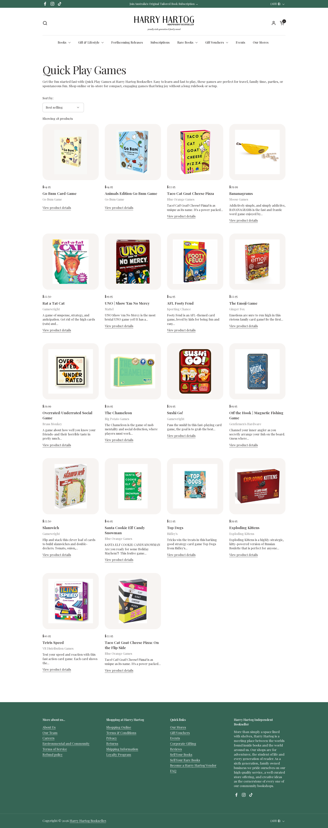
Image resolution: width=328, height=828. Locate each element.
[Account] (273, 23)
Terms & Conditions (121, 733)
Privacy (111, 738)
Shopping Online (118, 727)
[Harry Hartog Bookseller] (164, 22)
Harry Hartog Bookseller (88, 821)
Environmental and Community (66, 743)
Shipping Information (122, 749)
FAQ (173, 771)
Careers (48, 738)
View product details (57, 208)
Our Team (50, 733)
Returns (112, 743)
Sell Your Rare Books (185, 760)
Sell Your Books (181, 754)
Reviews (176, 749)
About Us (49, 727)
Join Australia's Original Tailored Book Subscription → (164, 3)
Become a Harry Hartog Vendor (193, 765)
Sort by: (48, 98)
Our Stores (178, 727)
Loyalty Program (118, 754)
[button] (45, 23)
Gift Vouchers (180, 733)
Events (175, 738)
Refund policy (53, 754)
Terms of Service (55, 749)
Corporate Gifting (183, 743)
